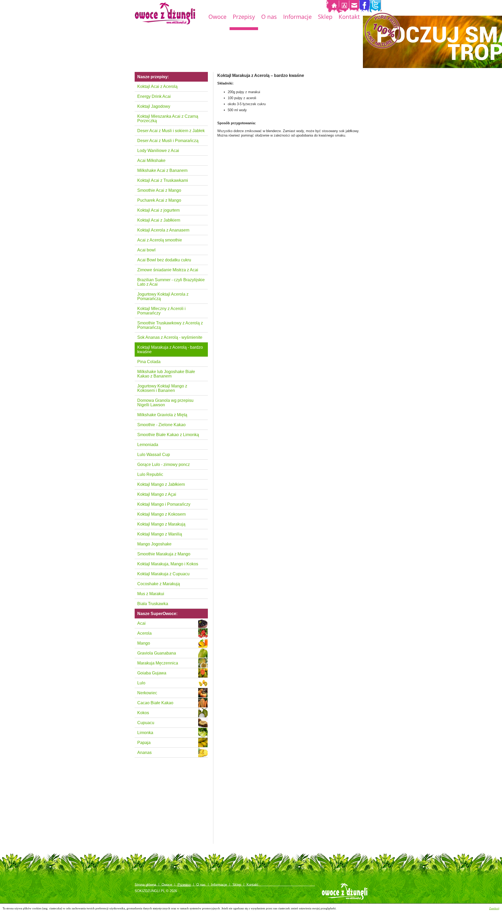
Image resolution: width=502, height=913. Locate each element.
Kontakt (349, 17)
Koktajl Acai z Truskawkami (162, 180)
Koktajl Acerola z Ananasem (163, 230)
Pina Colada (149, 361)
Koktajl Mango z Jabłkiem (161, 484)
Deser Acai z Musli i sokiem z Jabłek (171, 130)
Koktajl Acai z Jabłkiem (158, 220)
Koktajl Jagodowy (153, 106)
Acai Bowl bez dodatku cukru (164, 260)
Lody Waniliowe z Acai (158, 150)
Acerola (144, 633)
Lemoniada (147, 444)
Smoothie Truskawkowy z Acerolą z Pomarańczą (170, 325)
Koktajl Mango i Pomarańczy (163, 504)
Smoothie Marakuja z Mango (163, 554)
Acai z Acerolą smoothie (159, 240)
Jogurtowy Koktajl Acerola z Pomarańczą (163, 296)
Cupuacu (145, 722)
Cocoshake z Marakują (158, 584)
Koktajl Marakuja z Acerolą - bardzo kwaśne (170, 349)
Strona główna (145, 885)
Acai (141, 623)
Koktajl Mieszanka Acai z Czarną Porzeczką (167, 118)
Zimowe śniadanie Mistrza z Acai (167, 270)
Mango (143, 643)
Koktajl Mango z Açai (156, 494)
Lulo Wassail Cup (153, 454)
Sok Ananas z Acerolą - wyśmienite (169, 337)
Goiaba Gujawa (151, 673)
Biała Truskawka (152, 603)
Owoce (217, 17)
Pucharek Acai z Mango (159, 200)
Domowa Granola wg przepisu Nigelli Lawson (165, 402)
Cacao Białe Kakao (155, 703)
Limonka (145, 732)
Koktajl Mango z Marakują (161, 524)
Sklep (325, 17)
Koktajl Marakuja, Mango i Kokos (167, 564)
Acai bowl (146, 250)
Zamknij (494, 908)
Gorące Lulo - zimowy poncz (163, 464)
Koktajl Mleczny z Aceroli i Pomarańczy (161, 310)
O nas (269, 17)
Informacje (297, 17)
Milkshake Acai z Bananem (162, 170)
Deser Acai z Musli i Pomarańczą (167, 140)
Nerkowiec (147, 693)
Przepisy (244, 17)
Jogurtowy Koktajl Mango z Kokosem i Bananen (162, 388)
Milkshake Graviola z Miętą (162, 415)
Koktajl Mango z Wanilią (159, 534)
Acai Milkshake (151, 160)
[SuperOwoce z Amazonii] (165, 13)
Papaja (144, 742)
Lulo (141, 683)
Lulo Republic (150, 474)
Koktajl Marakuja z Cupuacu (163, 574)
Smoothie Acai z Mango (159, 190)
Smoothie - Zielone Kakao (161, 424)
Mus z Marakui (150, 593)
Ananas (144, 752)
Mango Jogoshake (154, 544)
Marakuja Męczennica (157, 663)
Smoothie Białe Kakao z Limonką (168, 434)
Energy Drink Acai (154, 96)
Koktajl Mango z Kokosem (161, 514)
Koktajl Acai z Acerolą (157, 86)
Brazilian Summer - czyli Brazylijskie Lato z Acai (171, 282)
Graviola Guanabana (156, 653)
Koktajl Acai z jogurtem (158, 210)
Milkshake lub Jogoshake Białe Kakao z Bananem (166, 373)
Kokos (143, 713)
